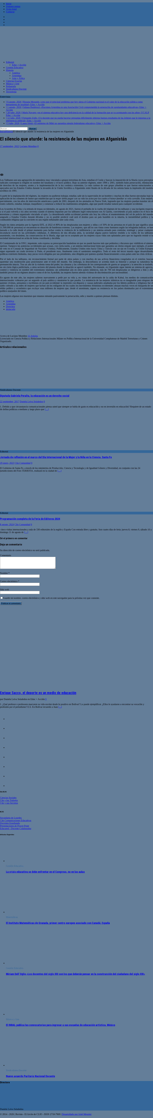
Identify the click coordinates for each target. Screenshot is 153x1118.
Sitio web (4, 589)
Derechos (10, 306)
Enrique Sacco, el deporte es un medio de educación (38, 693)
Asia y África (18, 78)
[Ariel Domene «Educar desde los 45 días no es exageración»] (12, 776)
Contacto (10, 11)
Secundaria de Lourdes (11, 817)
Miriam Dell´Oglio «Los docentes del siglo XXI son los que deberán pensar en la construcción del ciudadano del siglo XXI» (75, 974)
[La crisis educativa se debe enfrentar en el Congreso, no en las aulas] (28, 861)
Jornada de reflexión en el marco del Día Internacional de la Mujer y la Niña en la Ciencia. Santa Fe (56, 457)
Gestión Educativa (14, 67)
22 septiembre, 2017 (9, 401)
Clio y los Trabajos (9, 800)
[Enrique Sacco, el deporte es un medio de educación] (45, 686)
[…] (47, 409)
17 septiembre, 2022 (9, 146)
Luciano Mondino (28, 146)
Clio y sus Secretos (9, 803)
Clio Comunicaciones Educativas (15, 820)
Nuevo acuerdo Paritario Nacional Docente (30, 1076)
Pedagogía (11, 86)
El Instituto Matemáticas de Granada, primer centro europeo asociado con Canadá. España (58, 923)
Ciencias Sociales (8, 797)
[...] (60, 707)
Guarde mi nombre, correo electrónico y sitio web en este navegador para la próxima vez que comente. (51, 598)
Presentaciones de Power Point (14, 826)
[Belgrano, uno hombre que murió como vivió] (12, 738)
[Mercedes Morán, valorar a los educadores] (12, 728)
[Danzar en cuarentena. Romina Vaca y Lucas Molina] (12, 785)
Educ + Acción (19, 65)
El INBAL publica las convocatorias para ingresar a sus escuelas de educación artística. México (60, 1025)
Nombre (4, 573)
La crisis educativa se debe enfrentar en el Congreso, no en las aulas (45, 871)
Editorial (10, 62)
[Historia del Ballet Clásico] (12, 757)
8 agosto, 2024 (7, 524)
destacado (10, 309)
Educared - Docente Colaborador (15, 828)
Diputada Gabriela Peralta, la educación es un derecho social (34, 395)
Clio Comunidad (22, 463)
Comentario (5, 555)
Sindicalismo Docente (16, 89)
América (16, 73)
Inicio (8, 3)
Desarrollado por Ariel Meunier (76, 1114)
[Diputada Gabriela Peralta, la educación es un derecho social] (24, 387)
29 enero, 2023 (7, 463)
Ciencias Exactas (14, 81)
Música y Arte (12, 83)
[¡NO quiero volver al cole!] (12, 766)
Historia (9, 70)
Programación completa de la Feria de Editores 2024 (30, 519)
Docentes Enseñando (10, 823)
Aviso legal (11, 9)
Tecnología (11, 91)
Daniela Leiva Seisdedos (31, 401)
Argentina (16, 75)
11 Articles (33, 336)
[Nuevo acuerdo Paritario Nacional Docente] (30, 1065)
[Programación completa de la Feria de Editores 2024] (24, 510)
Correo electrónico (9, 581)
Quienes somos (13, 6)
